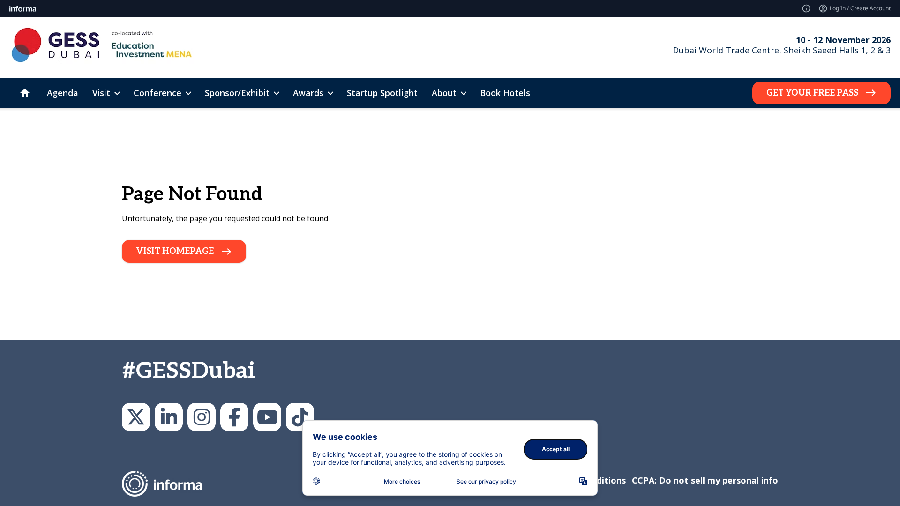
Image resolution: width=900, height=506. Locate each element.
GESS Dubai (234, 417)
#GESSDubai (188, 371)
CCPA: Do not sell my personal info (705, 480)
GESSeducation (136, 417)
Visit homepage (175, 251)
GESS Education (169, 417)
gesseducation (202, 417)
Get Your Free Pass (812, 93)
